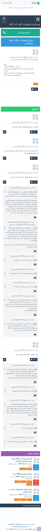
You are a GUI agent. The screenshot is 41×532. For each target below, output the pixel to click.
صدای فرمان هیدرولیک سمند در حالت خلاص (20, 490)
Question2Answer (35, 506)
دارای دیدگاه (31, 188)
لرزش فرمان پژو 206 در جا (22, 474)
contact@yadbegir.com (21, 527)
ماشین (29, 482)
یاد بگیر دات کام (19, 529)
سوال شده (35, 57)
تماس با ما (30, 524)
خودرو (19, 57)
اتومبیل (29, 484)
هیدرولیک (23, 469)
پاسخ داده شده (34, 122)
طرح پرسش (23, 32)
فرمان (35, 84)
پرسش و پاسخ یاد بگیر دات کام (25, 24)
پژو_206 (23, 482)
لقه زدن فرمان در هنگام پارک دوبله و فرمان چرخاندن (21, 460)
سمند (29, 500)
